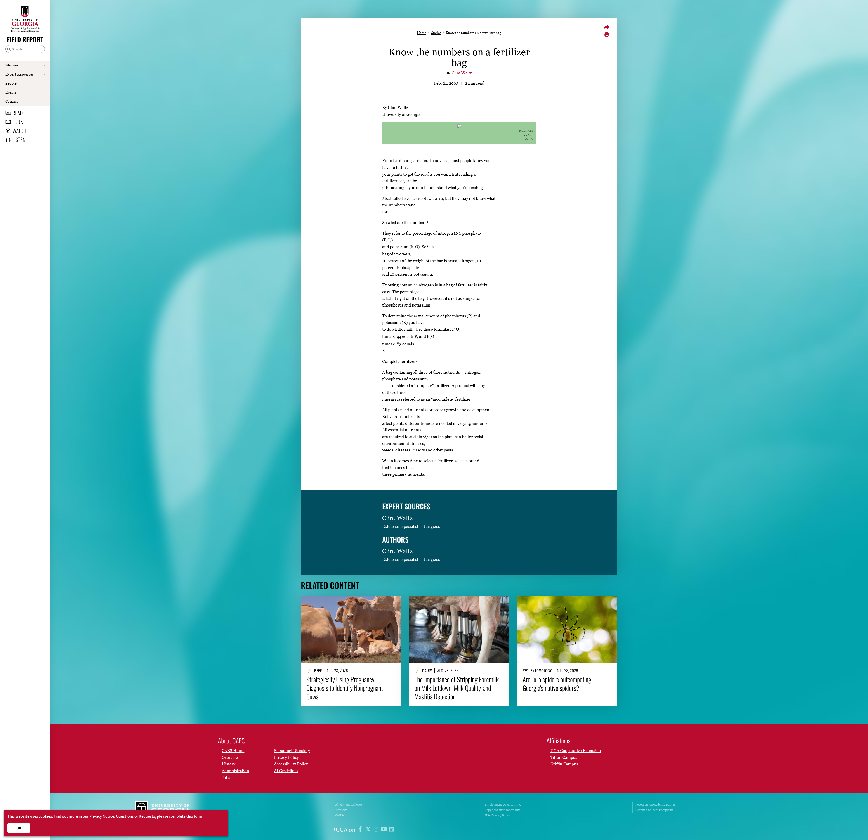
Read (17, 113)
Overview (230, 757)
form (198, 816)
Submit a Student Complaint (654, 810)
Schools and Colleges (348, 804)
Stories (11, 65)
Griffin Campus (564, 764)
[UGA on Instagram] (377, 829)
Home (421, 33)
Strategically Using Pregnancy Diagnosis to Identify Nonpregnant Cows (344, 688)
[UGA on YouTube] (385, 829)
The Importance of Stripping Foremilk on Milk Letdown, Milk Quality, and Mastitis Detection (457, 688)
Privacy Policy (286, 757)
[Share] (606, 27)
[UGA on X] (369, 829)
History (228, 764)
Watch (19, 131)
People (11, 83)
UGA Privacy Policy (497, 815)
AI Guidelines (286, 770)
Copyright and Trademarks (502, 810)
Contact (11, 101)
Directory (341, 810)
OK (18, 828)
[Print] (606, 34)
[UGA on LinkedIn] (391, 829)
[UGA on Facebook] (361, 829)
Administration (235, 770)
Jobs (226, 777)
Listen (18, 139)
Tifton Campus (563, 757)
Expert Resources (19, 74)
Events (10, 92)
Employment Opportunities (503, 804)
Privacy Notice (101, 816)
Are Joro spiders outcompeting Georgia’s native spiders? (557, 683)
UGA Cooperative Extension (575, 750)
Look (17, 122)
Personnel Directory (292, 750)
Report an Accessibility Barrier (655, 804)
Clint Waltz (462, 73)
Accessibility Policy (291, 764)
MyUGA (340, 815)
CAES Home (233, 750)
